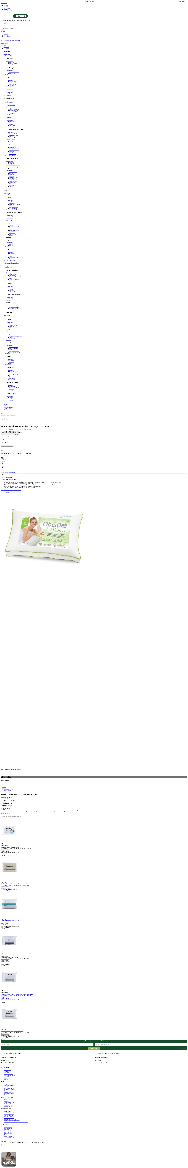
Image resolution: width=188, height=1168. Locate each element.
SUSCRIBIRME (94, 1048)
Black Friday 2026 (8, 1105)
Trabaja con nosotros (9, 1137)
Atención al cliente (8, 1115)
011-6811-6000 (183, 1)
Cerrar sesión (7, 12)
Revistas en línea (8, 1133)
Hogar (5, 1078)
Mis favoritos (7, 8)
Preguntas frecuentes (9, 1118)
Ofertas (6, 1099)
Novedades (6, 1101)
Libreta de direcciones (9, 10)
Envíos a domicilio (8, 1134)
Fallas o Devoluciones (9, 1116)
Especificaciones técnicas (6, 797)
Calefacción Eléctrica (9, 1085)
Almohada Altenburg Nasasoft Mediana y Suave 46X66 (14, 884)
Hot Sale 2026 (7, 1103)
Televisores (6, 1071)
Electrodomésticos (8, 1074)
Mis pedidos (6, 6)
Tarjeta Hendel (7, 408)
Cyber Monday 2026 (9, 1102)
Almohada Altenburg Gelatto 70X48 (10, 920)
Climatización (7, 1070)
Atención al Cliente (8, 407)
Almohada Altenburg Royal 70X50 (9, 957)
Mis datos (6, 5)
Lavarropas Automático (9, 1089)
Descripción (3, 809)
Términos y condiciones (9, 1112)
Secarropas (6, 1090)
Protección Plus (7, 409)
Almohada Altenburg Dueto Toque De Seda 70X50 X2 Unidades (17, 994)
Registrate (6, 1129)
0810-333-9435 (90, 1)
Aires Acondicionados (9, 1075)
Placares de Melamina (9, 1093)
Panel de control (7, 9)
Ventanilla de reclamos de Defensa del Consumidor (16, 1122)
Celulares (6, 1072)
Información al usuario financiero (12, 1120)
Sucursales (6, 404)
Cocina (6, 1079)
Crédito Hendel (7, 1131)
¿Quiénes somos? (8, 1127)
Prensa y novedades (8, 1136)
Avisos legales (7, 1111)
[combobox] (7, 28)
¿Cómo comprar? (8, 1128)
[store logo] (20, 17)
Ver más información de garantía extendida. (11, 490)
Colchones (6, 1094)
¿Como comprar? (8, 405)
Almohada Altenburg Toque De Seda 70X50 (12, 1031)
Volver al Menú (4, 43)
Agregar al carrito (4, 849)
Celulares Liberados (9, 1088)
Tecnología (6, 1076)
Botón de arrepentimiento (10, 1119)
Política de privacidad (9, 1114)
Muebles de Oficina (8, 1092)
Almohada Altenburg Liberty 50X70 (10, 847)
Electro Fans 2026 (8, 1106)
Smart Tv (6, 1084)
